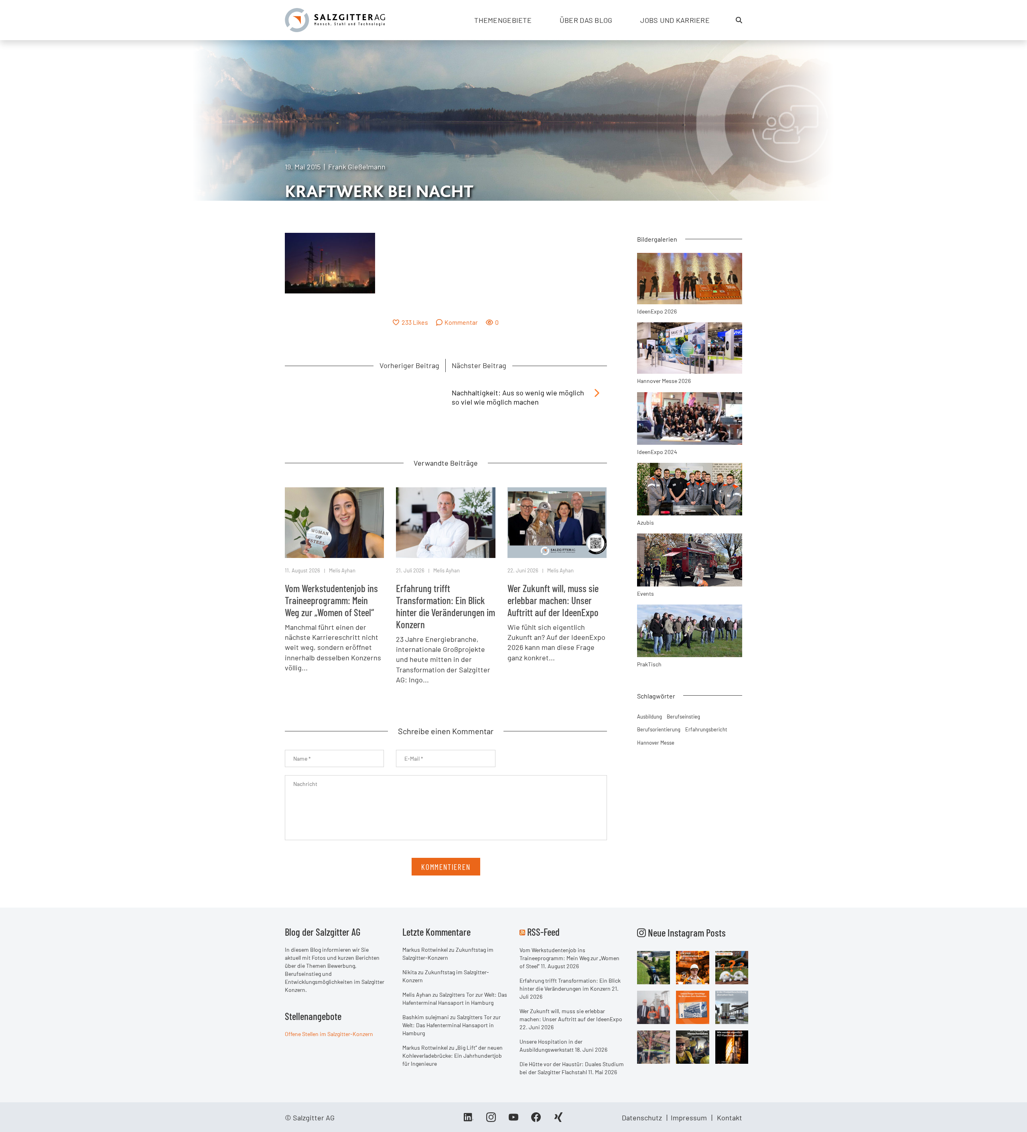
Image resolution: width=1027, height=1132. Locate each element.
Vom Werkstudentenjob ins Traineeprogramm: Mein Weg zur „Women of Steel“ (331, 600)
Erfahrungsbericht (706, 729)
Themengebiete (503, 20)
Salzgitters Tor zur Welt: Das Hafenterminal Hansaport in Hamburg (451, 1025)
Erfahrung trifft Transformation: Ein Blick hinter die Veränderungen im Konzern (445, 606)
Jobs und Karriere (675, 20)
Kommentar (461, 322)
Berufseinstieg (683, 716)
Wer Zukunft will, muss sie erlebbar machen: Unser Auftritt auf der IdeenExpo (553, 600)
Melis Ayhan (342, 570)
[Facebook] (536, 1120)
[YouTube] (513, 1120)
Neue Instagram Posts (686, 932)
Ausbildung (649, 716)
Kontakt (729, 1117)
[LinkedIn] (468, 1120)
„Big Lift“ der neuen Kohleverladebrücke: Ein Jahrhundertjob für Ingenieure (452, 1055)
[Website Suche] (739, 20)
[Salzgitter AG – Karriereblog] (335, 19)
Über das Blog (586, 20)
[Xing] (558, 1120)
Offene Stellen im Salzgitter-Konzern (329, 1033)
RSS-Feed (543, 932)
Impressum (689, 1117)
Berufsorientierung (658, 729)
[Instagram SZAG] (653, 967)
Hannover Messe (655, 742)
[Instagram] (491, 1120)
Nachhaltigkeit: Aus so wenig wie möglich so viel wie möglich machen (518, 397)
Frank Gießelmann (357, 166)
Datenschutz (642, 1117)
